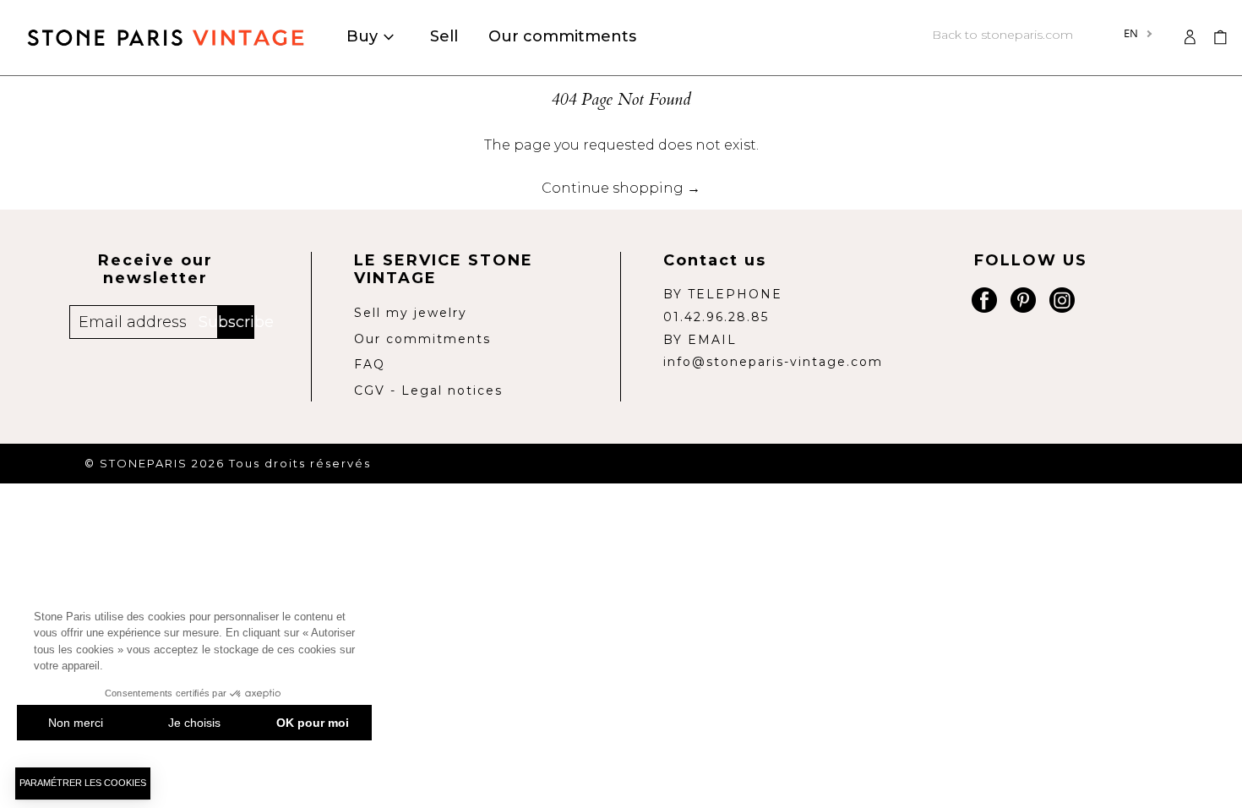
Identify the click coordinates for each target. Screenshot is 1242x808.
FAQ (369, 364)
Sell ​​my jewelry (410, 312)
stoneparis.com (1002, 34)
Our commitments (422, 339)
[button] (1220, 37)
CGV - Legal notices (428, 390)
